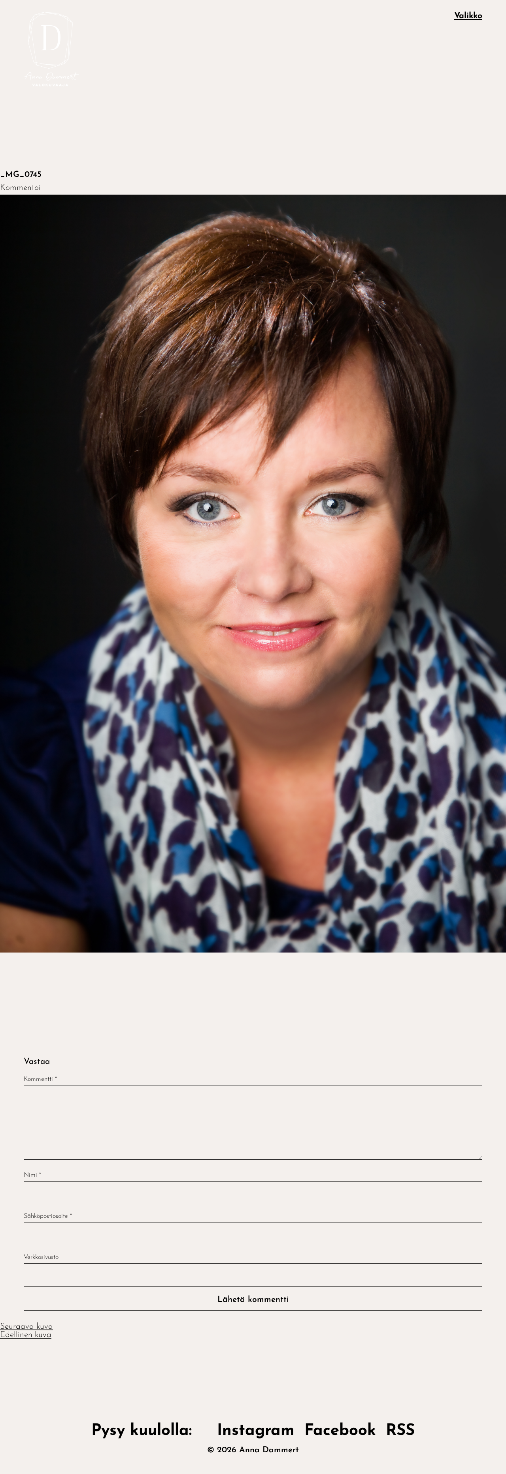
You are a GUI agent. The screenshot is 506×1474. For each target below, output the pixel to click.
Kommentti (40, 1079)
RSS (400, 1431)
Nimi (32, 1175)
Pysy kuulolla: (149, 1431)
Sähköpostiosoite (48, 1216)
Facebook (340, 1431)
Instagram (256, 1431)
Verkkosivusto (41, 1257)
